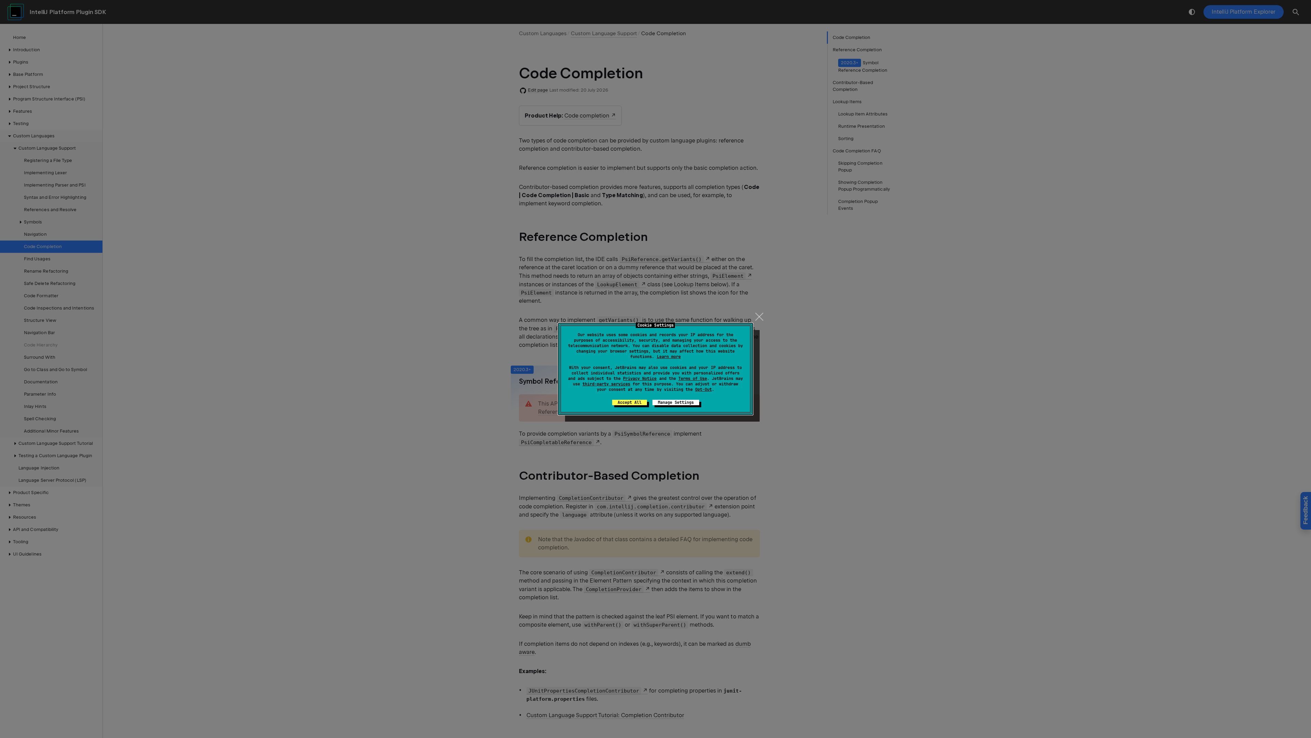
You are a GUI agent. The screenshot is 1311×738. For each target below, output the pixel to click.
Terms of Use (692, 378)
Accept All (630, 402)
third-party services (606, 384)
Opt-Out (703, 389)
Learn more (669, 356)
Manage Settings (676, 402)
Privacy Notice (640, 378)
